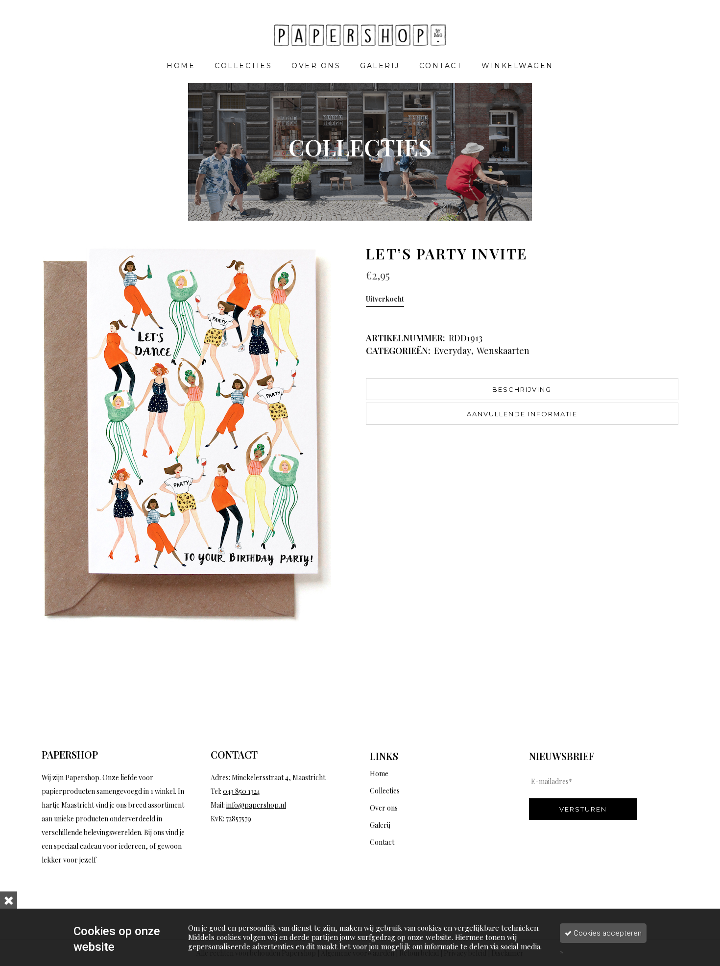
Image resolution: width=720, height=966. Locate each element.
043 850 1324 (241, 791)
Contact (382, 842)
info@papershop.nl (256, 805)
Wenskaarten (503, 350)
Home (379, 773)
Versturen (583, 809)
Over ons (384, 808)
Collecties (385, 790)
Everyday (452, 350)
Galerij (380, 825)
